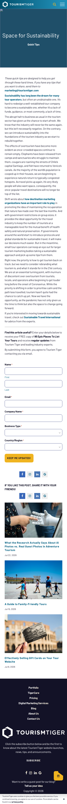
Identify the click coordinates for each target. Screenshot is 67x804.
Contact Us (33, 718)
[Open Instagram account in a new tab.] (30, 773)
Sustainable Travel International (42, 317)
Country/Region (14, 440)
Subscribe (33, 760)
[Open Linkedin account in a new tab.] (35, 773)
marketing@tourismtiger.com (22, 90)
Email (8, 396)
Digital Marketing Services (33, 703)
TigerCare (33, 692)
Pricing (33, 697)
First (7, 377)
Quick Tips (34, 44)
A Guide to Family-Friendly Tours (26, 604)
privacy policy (17, 802)
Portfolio (33, 687)
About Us (33, 713)
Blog (33, 708)
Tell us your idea (33, 785)
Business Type (13, 425)
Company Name (14, 411)
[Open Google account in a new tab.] (40, 773)
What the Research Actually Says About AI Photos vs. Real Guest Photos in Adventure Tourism (32, 546)
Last (7, 389)
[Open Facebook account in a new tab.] (26, 773)
